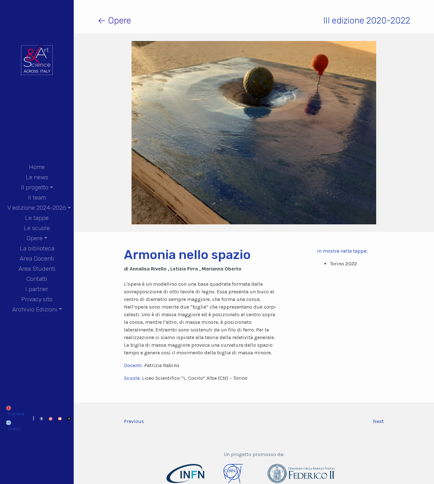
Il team (37, 197)
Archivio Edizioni (34, 309)
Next (378, 421)
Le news (37, 177)
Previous (134, 421)
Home (37, 167)
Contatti (36, 279)
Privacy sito (36, 299)
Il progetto (34, 187)
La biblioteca (37, 248)
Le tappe (37, 218)
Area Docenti (37, 258)
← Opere (114, 20)
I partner (36, 289)
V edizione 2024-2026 (36, 207)
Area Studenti (37, 268)
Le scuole (37, 228)
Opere (35, 238)
